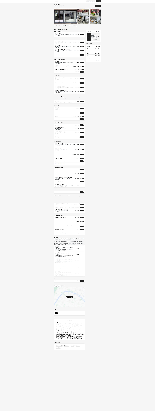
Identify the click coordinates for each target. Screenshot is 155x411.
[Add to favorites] (93, 6)
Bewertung (89, 31)
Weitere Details (57, 35)
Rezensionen (97, 31)
